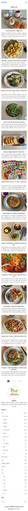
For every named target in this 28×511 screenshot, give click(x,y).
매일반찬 (15, 423)
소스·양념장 (15, 443)
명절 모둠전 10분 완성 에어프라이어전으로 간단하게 (14, 60)
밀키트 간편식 (14, 457)
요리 (14, 413)
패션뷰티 (15, 490)
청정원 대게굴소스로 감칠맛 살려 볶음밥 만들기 (14, 213)
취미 (14, 470)
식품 (15, 480)
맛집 (15, 476)
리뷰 (14, 473)
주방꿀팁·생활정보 (14, 463)
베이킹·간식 (15, 436)
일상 (14, 460)
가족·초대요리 (15, 430)
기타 (15, 453)
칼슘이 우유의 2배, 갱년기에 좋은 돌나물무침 (14, 122)
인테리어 (14, 466)
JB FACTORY (17, 509)
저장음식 (15, 426)
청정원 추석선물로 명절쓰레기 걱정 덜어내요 (14, 152)
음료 (15, 447)
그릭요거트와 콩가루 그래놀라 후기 (14, 31)
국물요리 (15, 419)
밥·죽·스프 (15, 416)
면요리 (15, 433)
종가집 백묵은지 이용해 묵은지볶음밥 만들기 (14, 306)
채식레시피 (15, 450)
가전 (15, 486)
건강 (15, 440)
